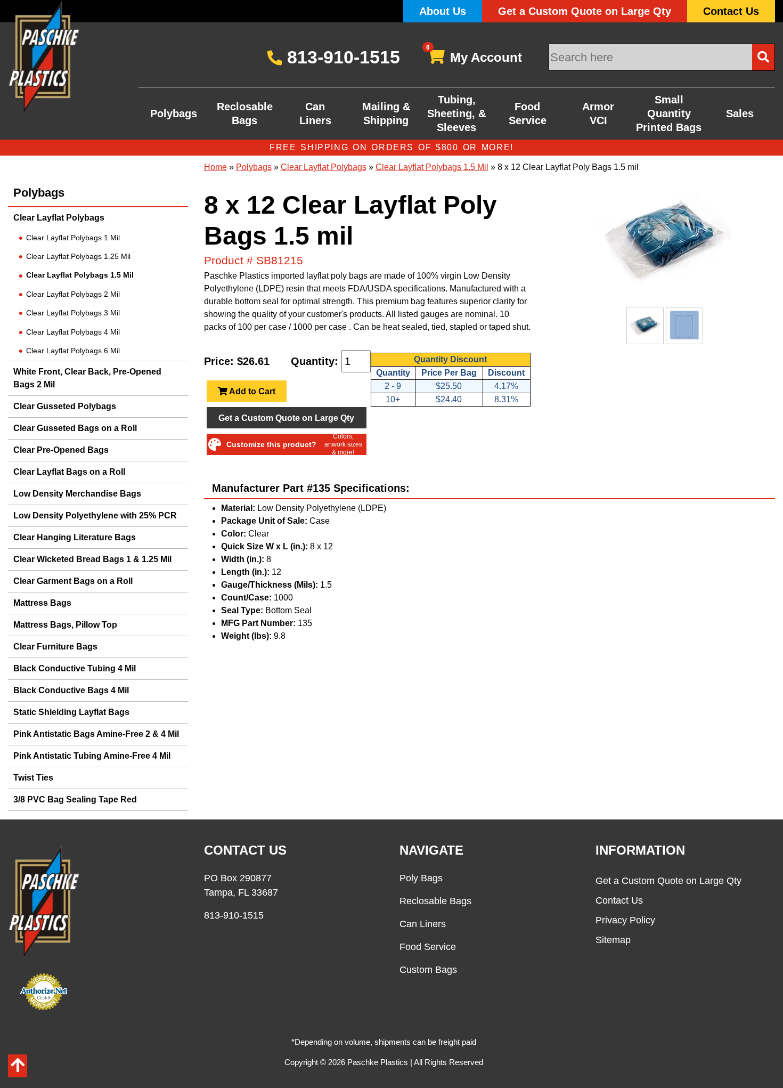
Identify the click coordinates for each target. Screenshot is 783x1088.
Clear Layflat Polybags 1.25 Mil (78, 256)
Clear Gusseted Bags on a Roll (75, 428)
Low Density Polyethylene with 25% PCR (95, 515)
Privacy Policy (625, 920)
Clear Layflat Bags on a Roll (69, 471)
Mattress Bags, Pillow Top (65, 624)
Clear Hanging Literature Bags (74, 537)
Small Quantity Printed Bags (669, 113)
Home (215, 167)
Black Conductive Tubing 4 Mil (74, 668)
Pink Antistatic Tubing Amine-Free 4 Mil (91, 755)
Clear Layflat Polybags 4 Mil (73, 332)
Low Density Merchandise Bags (77, 493)
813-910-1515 (341, 57)
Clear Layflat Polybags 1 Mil (73, 237)
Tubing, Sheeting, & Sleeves (456, 113)
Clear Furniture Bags (55, 646)
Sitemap (613, 940)
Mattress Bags (42, 602)
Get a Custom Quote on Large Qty (584, 11)
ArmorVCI (598, 113)
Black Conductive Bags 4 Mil (71, 690)
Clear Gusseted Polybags (64, 406)
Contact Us (731, 11)
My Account (474, 55)
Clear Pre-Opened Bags (61, 449)
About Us (442, 11)
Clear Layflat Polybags (58, 217)
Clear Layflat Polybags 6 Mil (73, 350)
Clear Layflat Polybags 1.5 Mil (80, 275)
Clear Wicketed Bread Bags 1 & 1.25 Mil (92, 559)
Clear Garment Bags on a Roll (73, 581)
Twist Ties (33, 777)
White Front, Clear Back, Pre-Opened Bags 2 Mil (87, 378)
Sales (740, 113)
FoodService (528, 113)
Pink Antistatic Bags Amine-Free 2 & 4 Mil (96, 733)
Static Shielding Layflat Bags (71, 712)
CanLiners (315, 113)
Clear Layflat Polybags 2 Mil (73, 294)
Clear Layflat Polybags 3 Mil (73, 312)
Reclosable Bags (245, 113)
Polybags (173, 113)
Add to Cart (251, 391)
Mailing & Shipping (386, 113)
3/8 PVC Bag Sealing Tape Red (75, 799)
